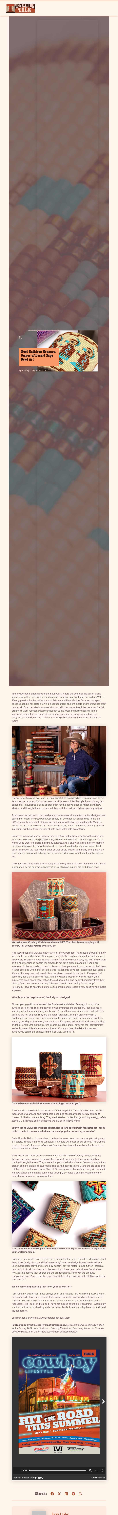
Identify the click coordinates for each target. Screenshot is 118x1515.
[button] (111, 8)
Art (20, 514)
